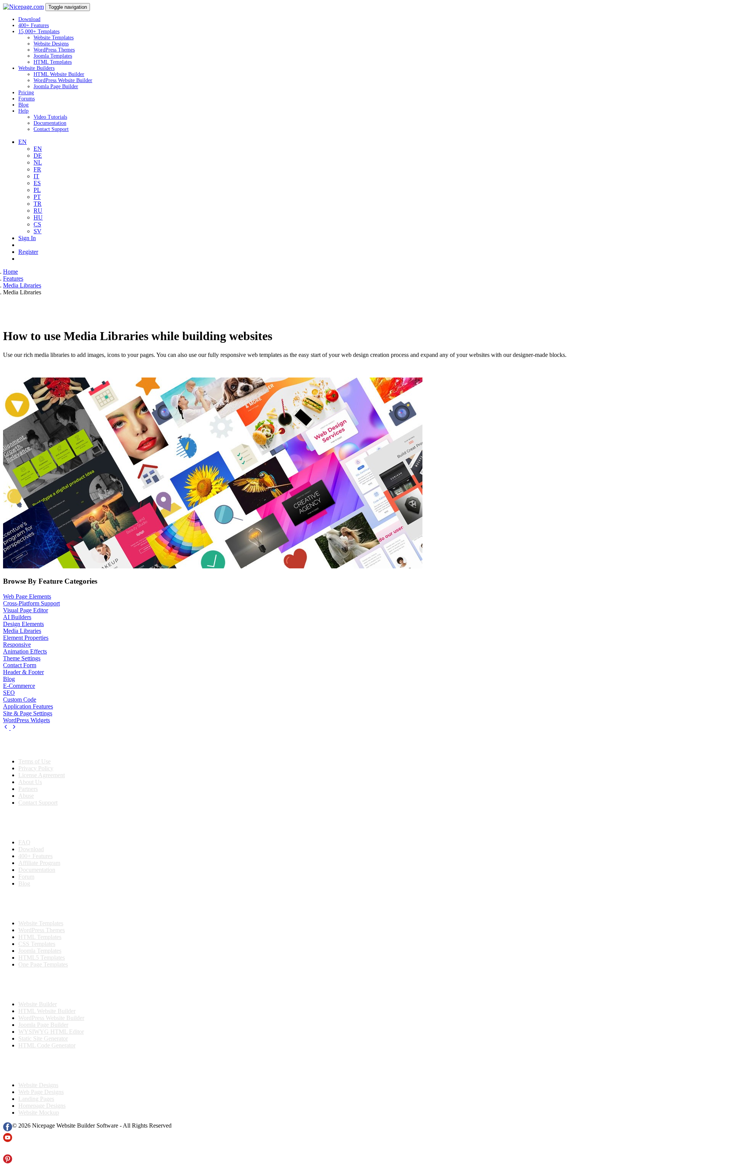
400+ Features (33, 25)
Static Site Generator (43, 1038)
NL (38, 162)
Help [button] (23, 111)
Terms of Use (34, 761)
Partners (28, 789)
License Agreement (41, 775)
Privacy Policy (35, 768)
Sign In (27, 238)
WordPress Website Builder (63, 80)
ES (37, 183)
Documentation (50, 123)
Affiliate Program (39, 863)
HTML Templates (53, 62)
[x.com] (7, 1150)
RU (38, 210)
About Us (30, 782)
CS (37, 224)
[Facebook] (7, 1129)
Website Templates (54, 37)
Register (28, 251)
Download (29, 19)
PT (37, 197)
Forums (26, 99)
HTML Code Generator (46, 1045)
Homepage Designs (42, 1105)
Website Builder (37, 1004)
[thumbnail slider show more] (7, 727)
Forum (26, 876)
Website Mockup (38, 1112)
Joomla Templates (53, 56)
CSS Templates (36, 944)
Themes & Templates (43, 903)
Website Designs (51, 44)
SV (38, 231)
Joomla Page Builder (56, 86)
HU (38, 217)
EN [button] (22, 142)
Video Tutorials (50, 117)
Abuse (26, 795)
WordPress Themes (54, 50)
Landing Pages (36, 1099)
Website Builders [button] (36, 68)
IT (36, 176)
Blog (23, 105)
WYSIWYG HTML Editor (51, 1031)
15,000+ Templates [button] (38, 31)
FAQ (24, 842)
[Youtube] (7, 1140)
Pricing (26, 92)
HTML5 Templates (41, 957)
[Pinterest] (7, 1161)
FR (37, 169)
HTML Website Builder (59, 74)
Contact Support (51, 129)
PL (37, 190)
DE (38, 155)
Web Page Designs (41, 1092)
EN (38, 148)
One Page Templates (43, 964)
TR (38, 203)
